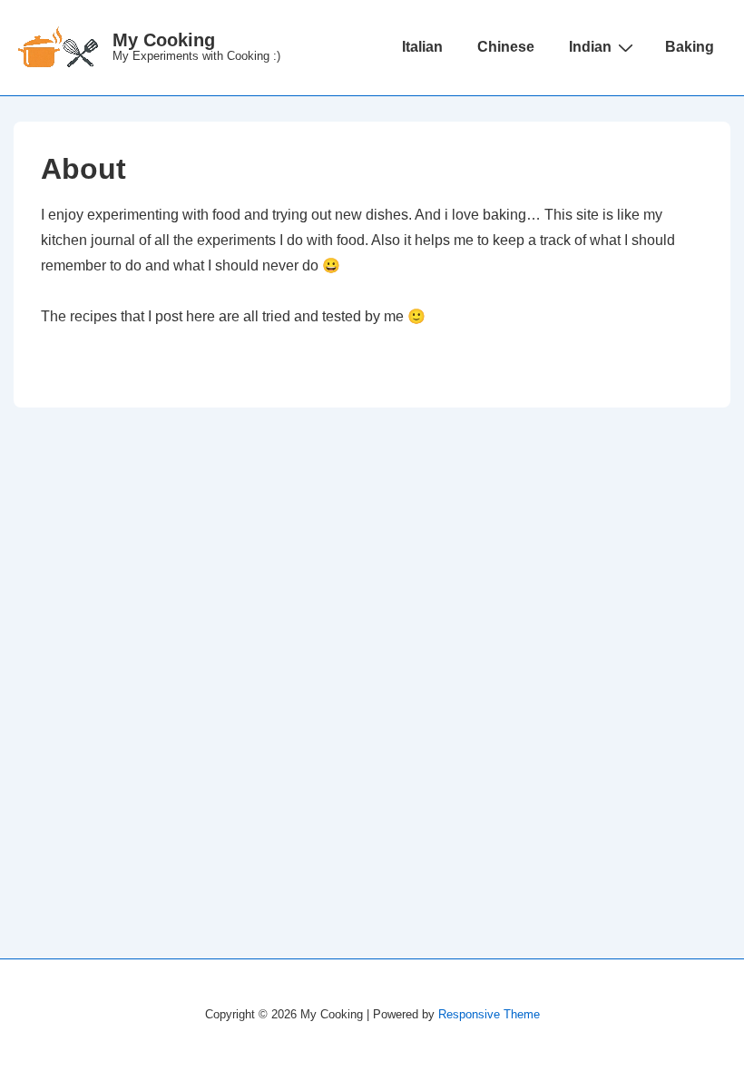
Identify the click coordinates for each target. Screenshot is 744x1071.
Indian (590, 46)
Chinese (505, 46)
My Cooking (164, 40)
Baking (689, 46)
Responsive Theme (489, 1014)
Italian (422, 46)
